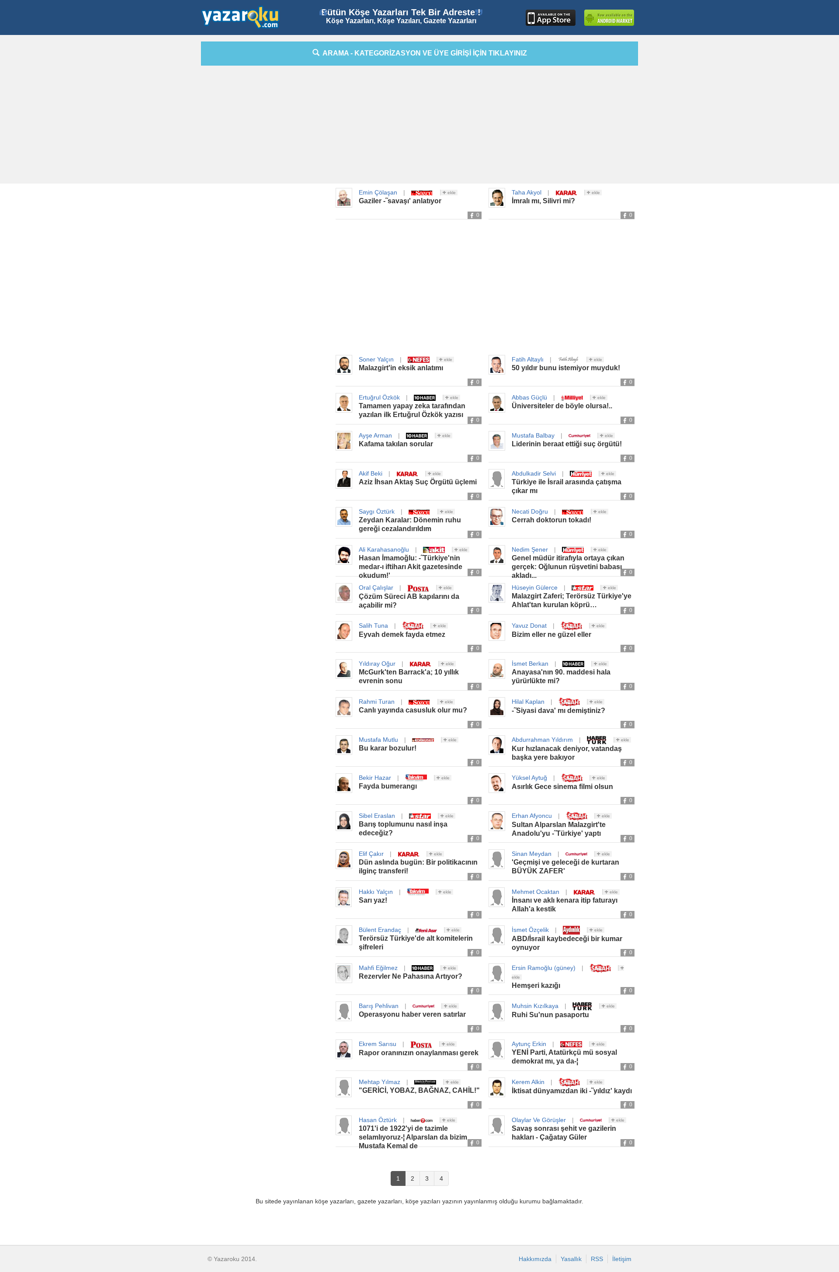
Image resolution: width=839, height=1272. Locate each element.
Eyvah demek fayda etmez (402, 634)
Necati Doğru (530, 511)
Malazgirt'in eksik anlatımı (401, 368)
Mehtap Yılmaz (379, 1081)
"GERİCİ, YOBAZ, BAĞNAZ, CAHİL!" (419, 1090)
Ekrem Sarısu (377, 1043)
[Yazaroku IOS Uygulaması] (551, 18)
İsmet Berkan (530, 663)
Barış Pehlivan (379, 1005)
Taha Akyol (526, 192)
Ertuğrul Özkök (379, 397)
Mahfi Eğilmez (378, 967)
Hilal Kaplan (528, 701)
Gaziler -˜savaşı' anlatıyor (400, 201)
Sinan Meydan (531, 853)
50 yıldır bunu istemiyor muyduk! (566, 368)
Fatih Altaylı (528, 359)
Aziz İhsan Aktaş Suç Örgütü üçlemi (418, 482)
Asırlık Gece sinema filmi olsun (562, 786)
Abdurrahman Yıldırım (542, 739)
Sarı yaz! (373, 900)
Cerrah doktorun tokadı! (551, 520)
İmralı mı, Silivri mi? (543, 201)
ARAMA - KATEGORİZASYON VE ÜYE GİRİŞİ (423, 53)
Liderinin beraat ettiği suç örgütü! (567, 444)
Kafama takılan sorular (396, 444)
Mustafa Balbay (533, 435)
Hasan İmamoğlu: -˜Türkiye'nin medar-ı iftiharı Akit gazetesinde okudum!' (410, 566)
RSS (597, 1258)
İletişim (621, 1258)
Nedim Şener (530, 549)
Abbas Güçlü (529, 397)
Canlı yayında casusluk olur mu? (413, 710)
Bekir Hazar (375, 777)
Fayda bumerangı (388, 786)
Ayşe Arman (375, 435)
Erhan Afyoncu (532, 815)
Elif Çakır (371, 853)
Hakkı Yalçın (376, 891)
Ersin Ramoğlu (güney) (544, 967)
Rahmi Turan (377, 701)
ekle (451, 192)
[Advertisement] (162, 173)
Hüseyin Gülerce (535, 587)
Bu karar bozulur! (387, 748)
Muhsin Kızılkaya (535, 1005)
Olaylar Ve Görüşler (539, 1119)
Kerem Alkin (528, 1081)
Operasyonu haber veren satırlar (412, 1014)
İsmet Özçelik (530, 929)
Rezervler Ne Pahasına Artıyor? (410, 976)
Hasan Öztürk (378, 1119)
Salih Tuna (373, 625)
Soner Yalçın (376, 359)
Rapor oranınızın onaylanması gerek (418, 1053)
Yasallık (571, 1258)
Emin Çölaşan (378, 192)
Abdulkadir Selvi (534, 473)
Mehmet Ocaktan (535, 891)
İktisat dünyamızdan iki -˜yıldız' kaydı (572, 1091)
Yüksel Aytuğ (529, 777)
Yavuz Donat (529, 625)
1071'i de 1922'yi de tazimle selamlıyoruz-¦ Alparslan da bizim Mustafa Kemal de (413, 1137)
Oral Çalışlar (376, 587)
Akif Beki (370, 473)
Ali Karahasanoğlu (384, 549)
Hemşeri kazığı (536, 985)
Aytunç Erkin (529, 1043)
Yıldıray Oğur (377, 663)
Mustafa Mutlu (378, 739)
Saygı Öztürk (377, 511)
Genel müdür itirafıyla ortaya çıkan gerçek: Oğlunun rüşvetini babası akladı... (568, 566)
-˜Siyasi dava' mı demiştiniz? (558, 710)
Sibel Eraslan (377, 815)
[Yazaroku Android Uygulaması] (609, 18)
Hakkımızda (535, 1258)
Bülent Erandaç (380, 929)
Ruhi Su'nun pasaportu (550, 1014)
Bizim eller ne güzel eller (551, 634)
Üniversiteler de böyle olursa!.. (562, 406)
